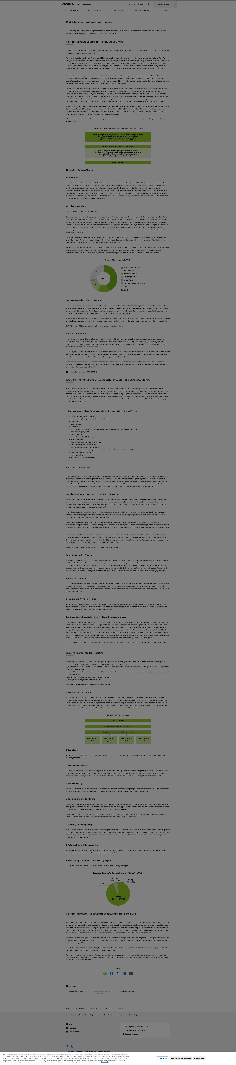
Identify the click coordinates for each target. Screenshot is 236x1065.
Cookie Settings (162, 1058)
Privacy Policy (105, 1062)
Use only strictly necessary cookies (181, 1058)
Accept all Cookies (199, 1058)
